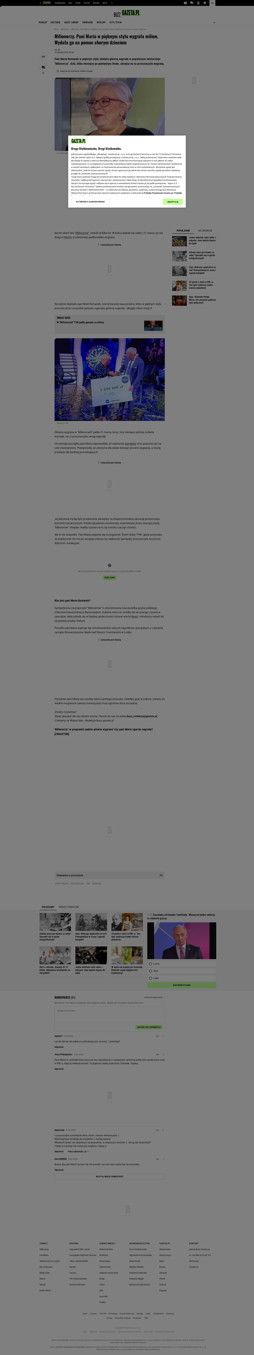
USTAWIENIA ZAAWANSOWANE (90, 202)
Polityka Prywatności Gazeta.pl (158, 193)
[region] (127, 172)
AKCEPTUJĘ (172, 202)
